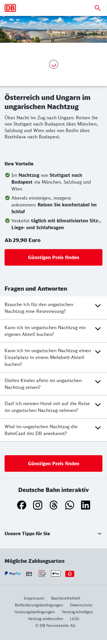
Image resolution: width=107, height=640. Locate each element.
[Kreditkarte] (29, 573)
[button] (53, 533)
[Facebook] (21, 505)
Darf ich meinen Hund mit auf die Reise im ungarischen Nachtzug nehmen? (47, 407)
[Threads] (53, 505)
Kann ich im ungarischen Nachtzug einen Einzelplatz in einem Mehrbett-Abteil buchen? (48, 357)
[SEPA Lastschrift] (42, 573)
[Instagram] (37, 505)
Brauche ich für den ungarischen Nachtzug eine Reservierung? (39, 307)
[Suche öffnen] (97, 8)
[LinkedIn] (85, 505)
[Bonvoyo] (69, 573)
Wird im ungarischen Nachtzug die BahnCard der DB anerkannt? (41, 430)
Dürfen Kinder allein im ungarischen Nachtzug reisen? (43, 384)
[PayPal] (13, 573)
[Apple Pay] (55, 573)
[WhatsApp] (69, 505)
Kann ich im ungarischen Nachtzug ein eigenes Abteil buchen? (45, 331)
